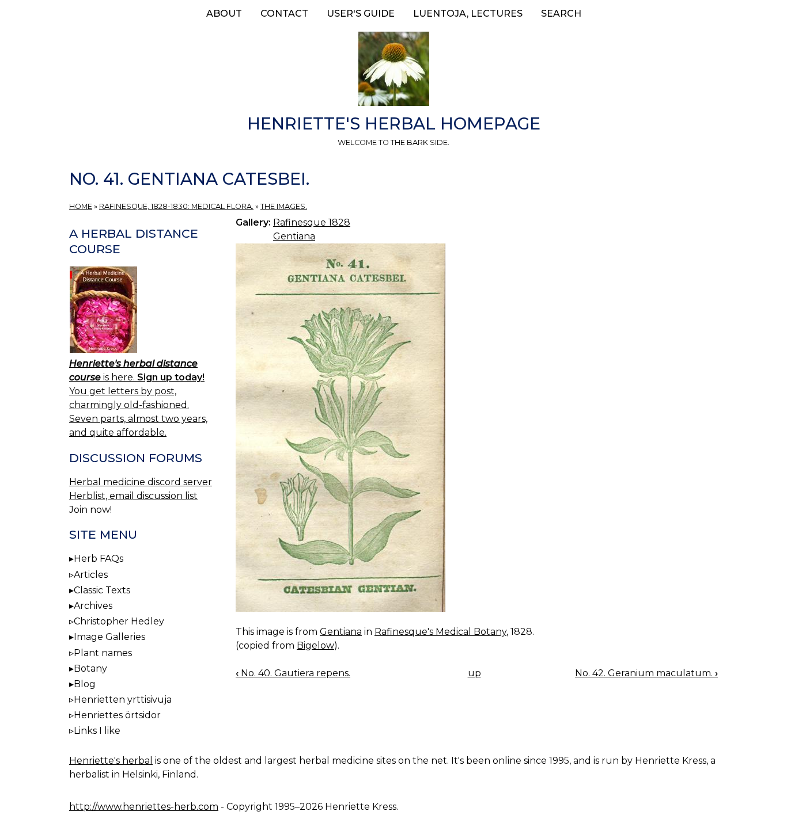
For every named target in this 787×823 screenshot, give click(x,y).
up (474, 673)
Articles (91, 574)
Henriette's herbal (111, 760)
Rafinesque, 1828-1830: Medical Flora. (176, 206)
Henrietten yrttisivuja (123, 699)
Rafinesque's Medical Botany (440, 631)
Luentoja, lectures (468, 13)
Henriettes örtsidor (117, 715)
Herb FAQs (98, 558)
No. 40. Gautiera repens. (293, 673)
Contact (284, 13)
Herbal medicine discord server (140, 482)
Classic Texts (102, 590)
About (224, 13)
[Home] (393, 71)
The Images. (283, 206)
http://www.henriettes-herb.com (143, 806)
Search (561, 13)
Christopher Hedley (119, 621)
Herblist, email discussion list (133, 495)
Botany (90, 668)
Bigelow (315, 645)
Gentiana (294, 236)
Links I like (97, 730)
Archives (93, 605)
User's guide (361, 13)
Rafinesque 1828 (311, 222)
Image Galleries (109, 636)
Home (80, 206)
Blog (85, 684)
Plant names (103, 652)
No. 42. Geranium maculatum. (646, 673)
